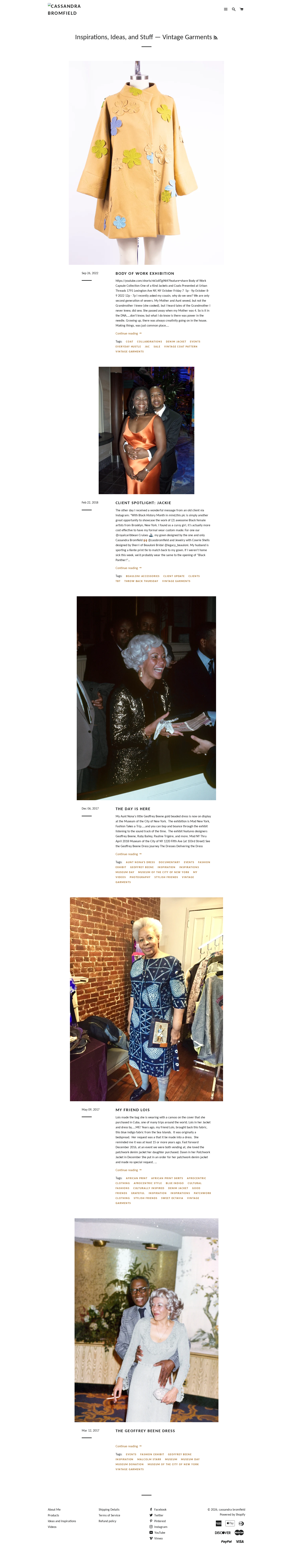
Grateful (138, 1193)
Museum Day (125, 872)
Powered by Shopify (232, 1514)
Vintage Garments (130, 351)
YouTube (159, 1532)
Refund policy (107, 1521)
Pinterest (159, 1521)
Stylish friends (166, 877)
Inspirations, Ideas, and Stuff (114, 37)
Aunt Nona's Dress (140, 862)
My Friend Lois (133, 1110)
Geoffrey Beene (142, 867)
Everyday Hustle (128, 346)
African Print (136, 1178)
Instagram (160, 1527)
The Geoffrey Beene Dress (145, 1431)
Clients (194, 576)
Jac (147, 346)
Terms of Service (109, 1515)
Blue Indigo (175, 1183)
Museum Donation (130, 1464)
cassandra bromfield (232, 1509)
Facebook (159, 1509)
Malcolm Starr (149, 1459)
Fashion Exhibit (152, 1454)
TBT (118, 581)
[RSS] (215, 38)
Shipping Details (109, 1509)
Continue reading (127, 333)
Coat (129, 341)
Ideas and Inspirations (62, 1521)
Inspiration (167, 867)
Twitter (158, 1515)
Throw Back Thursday (141, 581)
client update (174, 576)
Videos (52, 1527)
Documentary (169, 862)
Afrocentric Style (148, 1183)
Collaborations (149, 341)
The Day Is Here (133, 809)
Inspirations (189, 867)
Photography (140, 877)
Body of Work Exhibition (145, 274)
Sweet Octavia (172, 1198)
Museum (171, 1459)
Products (53, 1515)
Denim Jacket (176, 341)
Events (195, 341)
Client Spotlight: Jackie (143, 503)
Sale (157, 346)
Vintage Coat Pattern (181, 346)
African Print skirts (167, 1178)
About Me (54, 1509)
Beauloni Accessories (143, 576)
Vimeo (158, 1538)
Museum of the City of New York (163, 872)
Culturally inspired (148, 1188)
